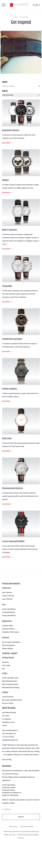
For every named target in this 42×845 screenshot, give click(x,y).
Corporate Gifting (7, 626)
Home (15, 17)
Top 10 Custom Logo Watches (11, 642)
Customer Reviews (7, 697)
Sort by (5, 91)
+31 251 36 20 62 (8, 737)
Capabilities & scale (8, 722)
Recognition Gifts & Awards (10, 632)
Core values (5, 716)
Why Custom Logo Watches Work (12, 700)
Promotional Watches (8, 612)
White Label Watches (8, 645)
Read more (6, 143)
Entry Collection (7, 592)
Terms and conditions (26, 827)
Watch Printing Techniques (10, 684)
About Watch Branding (9, 713)
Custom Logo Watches (9, 609)
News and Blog (6, 760)
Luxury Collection (7, 599)
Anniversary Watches (8, 629)
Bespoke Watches (7, 649)
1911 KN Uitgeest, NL (9, 734)
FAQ (3, 669)
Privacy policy (13, 827)
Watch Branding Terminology (10, 687)
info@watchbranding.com (10, 740)
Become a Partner (7, 703)
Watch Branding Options (9, 681)
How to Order (6, 665)
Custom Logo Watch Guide (10, 678)
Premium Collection (8, 596)
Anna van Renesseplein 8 (10, 730)
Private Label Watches (9, 615)
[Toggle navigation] (3, 5)
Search (4, 82)
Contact (4, 725)
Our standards (6, 719)
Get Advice (5, 662)
